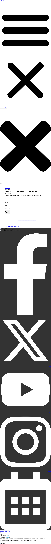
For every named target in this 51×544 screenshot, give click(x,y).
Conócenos (3, 2)
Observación (7, 535)
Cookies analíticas (3, 537)
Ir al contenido (2, 0)
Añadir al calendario (7, 210)
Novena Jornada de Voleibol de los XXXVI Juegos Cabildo (13, 226)
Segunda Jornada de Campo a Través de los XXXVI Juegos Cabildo (27, 220)
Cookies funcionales (3, 535)
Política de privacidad (2, 531)
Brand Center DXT (4, 107)
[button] (25, 55)
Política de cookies (7, 531)
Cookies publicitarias (3, 539)
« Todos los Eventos (7, 188)
